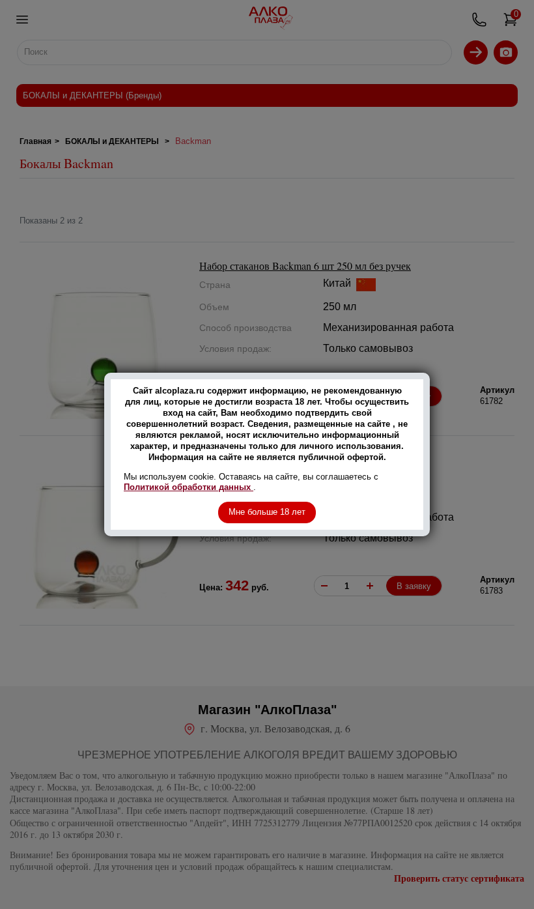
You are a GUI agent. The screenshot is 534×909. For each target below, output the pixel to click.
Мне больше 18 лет (267, 512)
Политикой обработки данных (188, 487)
